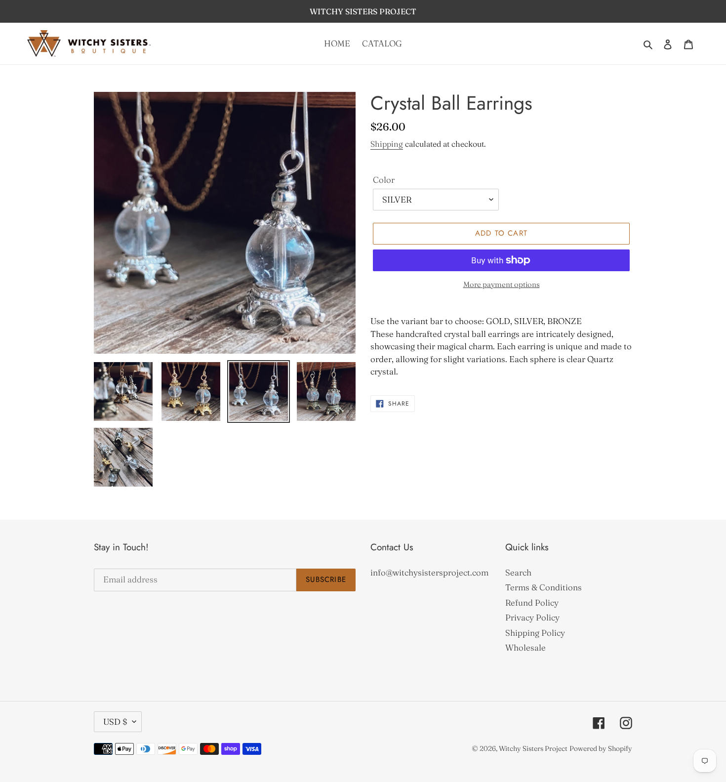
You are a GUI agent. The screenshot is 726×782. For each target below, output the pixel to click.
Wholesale (525, 647)
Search (518, 572)
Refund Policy (532, 602)
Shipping (386, 144)
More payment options (501, 284)
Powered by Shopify (600, 748)
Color (384, 179)
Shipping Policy (535, 632)
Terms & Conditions (543, 587)
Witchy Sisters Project (533, 748)
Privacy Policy (532, 617)
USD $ (115, 721)
